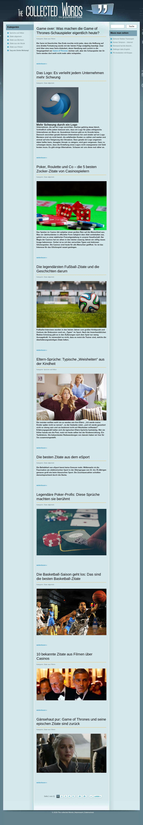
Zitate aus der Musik (17, 43)
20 (84, 796)
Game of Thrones (60, 51)
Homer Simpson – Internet (123, 42)
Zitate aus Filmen (16, 47)
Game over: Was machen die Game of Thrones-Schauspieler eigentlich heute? (67, 30)
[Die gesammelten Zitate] (40, 10)
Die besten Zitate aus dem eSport (63, 457)
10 (80, 796)
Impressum (79, 812)
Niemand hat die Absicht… (123, 46)
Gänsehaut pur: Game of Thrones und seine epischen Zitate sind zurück (71, 721)
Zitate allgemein (16, 36)
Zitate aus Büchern (17, 40)
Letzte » (97, 796)
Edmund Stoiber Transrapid (123, 39)
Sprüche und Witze (17, 33)
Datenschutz (89, 812)
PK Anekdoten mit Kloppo (122, 53)
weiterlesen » (41, 64)
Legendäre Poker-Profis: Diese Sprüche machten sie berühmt (68, 496)
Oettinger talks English (121, 49)
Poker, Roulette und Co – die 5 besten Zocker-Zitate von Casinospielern (66, 169)
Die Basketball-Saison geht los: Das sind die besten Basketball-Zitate (68, 576)
